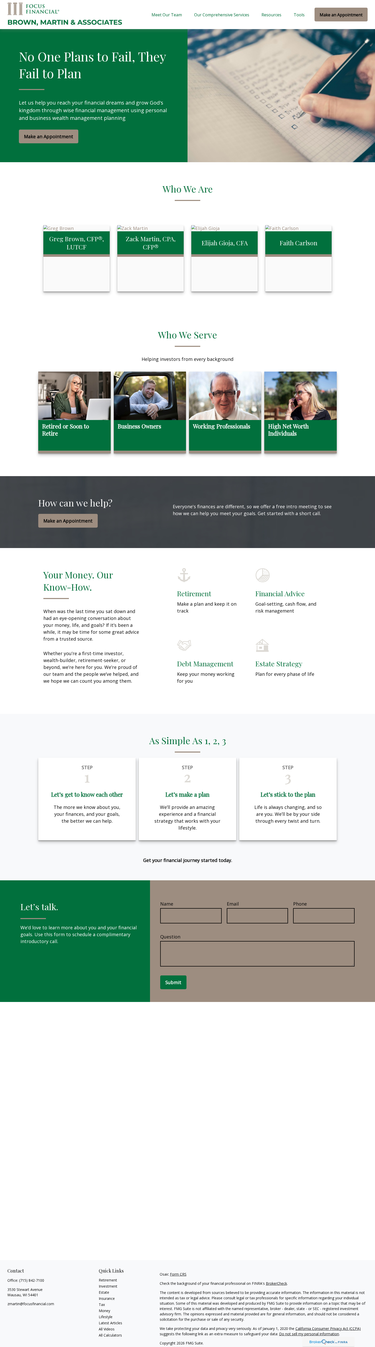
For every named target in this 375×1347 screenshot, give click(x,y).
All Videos (107, 1329)
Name (166, 904)
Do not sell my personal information (309, 1333)
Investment (108, 1286)
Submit (173, 982)
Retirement (108, 1280)
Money (104, 1310)
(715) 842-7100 (31, 1280)
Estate (104, 1292)
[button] (166, 14)
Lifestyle (105, 1316)
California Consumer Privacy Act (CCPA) (328, 1328)
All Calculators (110, 1335)
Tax (102, 1304)
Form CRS (178, 1274)
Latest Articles (110, 1322)
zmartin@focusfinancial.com (30, 1303)
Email (233, 904)
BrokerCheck (276, 1283)
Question (170, 937)
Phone (300, 904)
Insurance (107, 1298)
